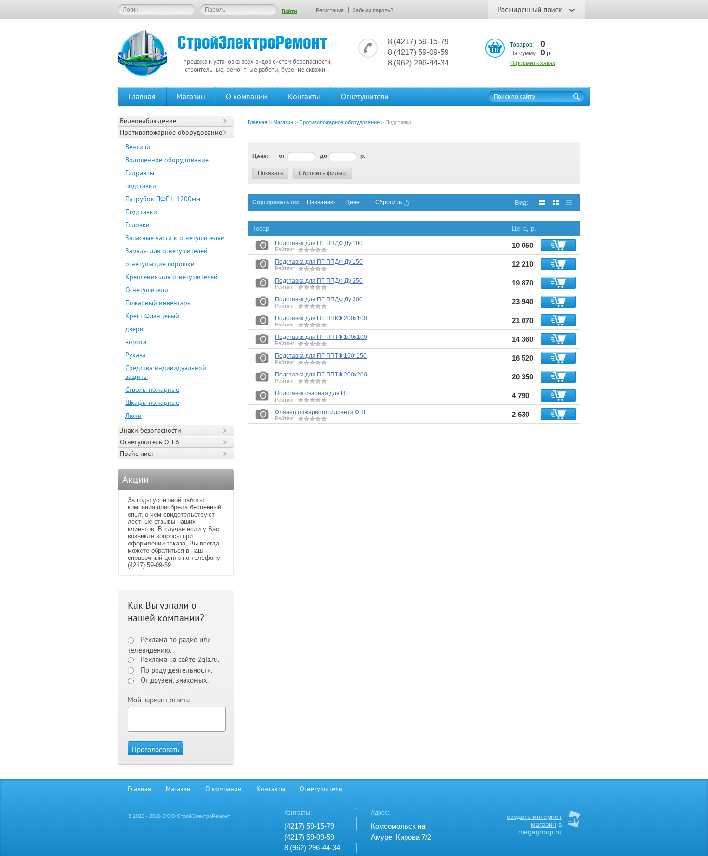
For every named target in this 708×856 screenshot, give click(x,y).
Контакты (304, 96)
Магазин (190, 96)
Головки (137, 224)
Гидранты (139, 173)
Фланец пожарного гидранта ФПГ (321, 412)
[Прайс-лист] (569, 202)
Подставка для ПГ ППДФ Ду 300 (319, 299)
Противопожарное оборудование (171, 132)
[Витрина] (556, 202)
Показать (270, 173)
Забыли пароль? (373, 10)
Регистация (329, 10)
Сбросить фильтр (323, 173)
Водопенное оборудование (167, 160)
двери (134, 328)
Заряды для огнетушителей (166, 250)
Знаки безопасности (150, 430)
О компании (246, 96)
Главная (142, 96)
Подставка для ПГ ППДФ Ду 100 (319, 243)
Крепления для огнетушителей (171, 276)
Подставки (141, 212)
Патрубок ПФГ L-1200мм (162, 199)
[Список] (542, 202)
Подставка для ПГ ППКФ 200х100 (321, 318)
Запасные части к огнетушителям (175, 237)
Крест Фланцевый (152, 315)
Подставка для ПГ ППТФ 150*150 (321, 355)
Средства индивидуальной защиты (165, 372)
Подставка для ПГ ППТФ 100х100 (321, 337)
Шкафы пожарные (152, 402)
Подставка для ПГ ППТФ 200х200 (321, 374)
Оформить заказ (532, 63)
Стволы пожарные (152, 389)
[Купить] (558, 245)
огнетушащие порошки (160, 263)
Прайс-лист (137, 453)
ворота (135, 341)
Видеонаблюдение (148, 121)
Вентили (137, 147)
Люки (133, 415)
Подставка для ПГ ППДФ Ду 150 (319, 262)
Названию (321, 202)
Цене (352, 202)
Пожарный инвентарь (158, 302)
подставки (140, 186)
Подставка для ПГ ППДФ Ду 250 (319, 280)
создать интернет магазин (534, 820)
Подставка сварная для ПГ (312, 393)
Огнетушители (365, 96)
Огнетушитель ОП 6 (149, 442)
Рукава (135, 354)
